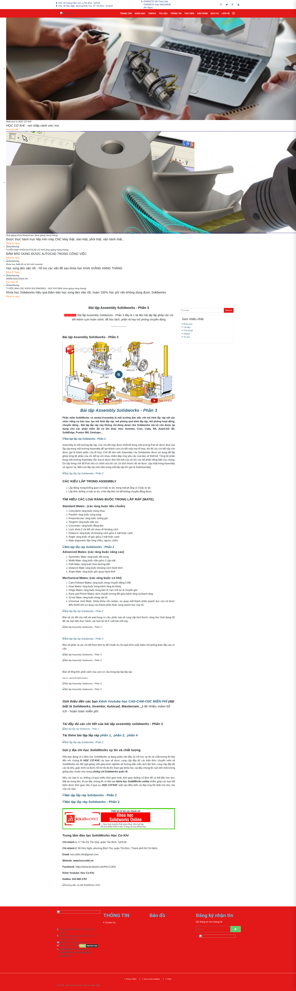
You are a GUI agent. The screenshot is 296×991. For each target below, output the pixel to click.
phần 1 (105, 735)
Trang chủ (126, 13)
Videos (152, 13)
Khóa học (140, 13)
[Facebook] (221, 4)
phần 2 (119, 735)
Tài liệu (163, 13)
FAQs (169, 979)
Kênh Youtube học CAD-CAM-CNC (133, 701)
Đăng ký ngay (13, 243)
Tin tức (186, 337)
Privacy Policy (131, 979)
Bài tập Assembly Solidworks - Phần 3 (118, 410)
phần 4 (132, 735)
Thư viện (189, 13)
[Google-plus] (233, 4)
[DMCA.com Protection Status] (89, 946)
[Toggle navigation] (233, 13)
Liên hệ (226, 13)
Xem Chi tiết (12, 129)
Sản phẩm (202, 13)
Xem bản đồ (12, 282)
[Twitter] (227, 4)
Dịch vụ (215, 13)
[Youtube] (238, 4)
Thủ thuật (188, 330)
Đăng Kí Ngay (13, 272)
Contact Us (110, 922)
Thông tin (176, 13)
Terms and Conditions (152, 979)
